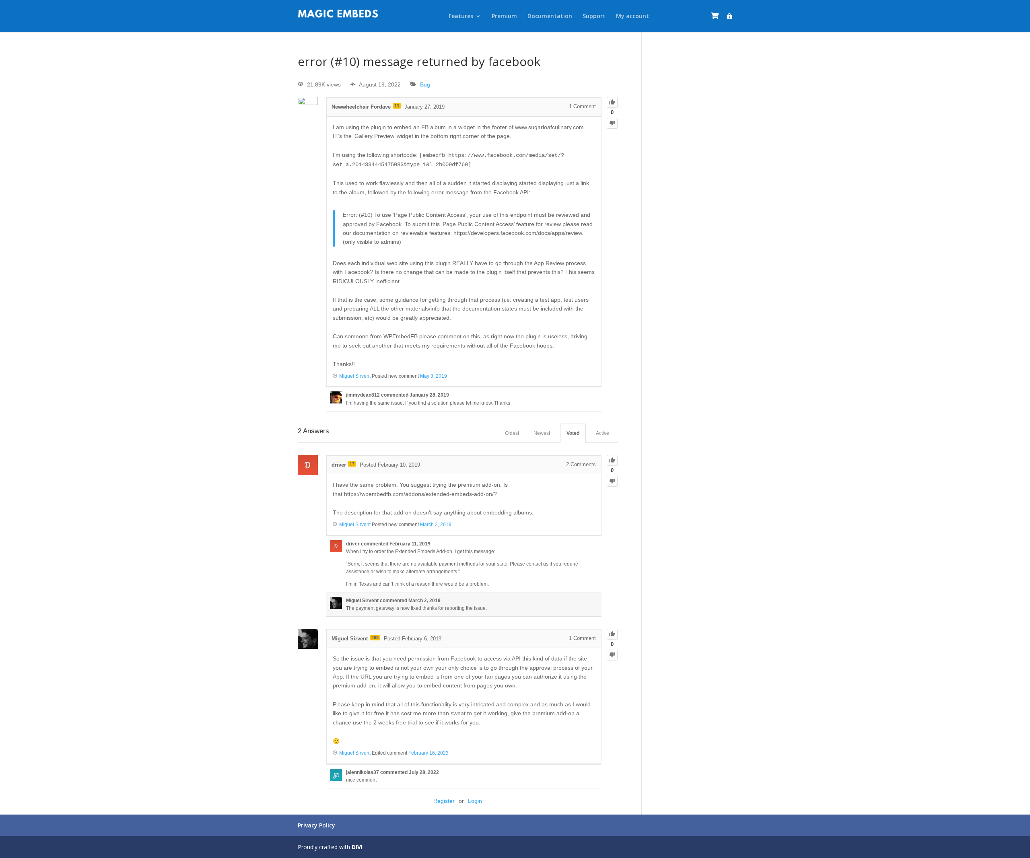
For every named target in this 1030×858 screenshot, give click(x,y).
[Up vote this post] (612, 102)
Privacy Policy (316, 825)
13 (396, 105)
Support (594, 16)
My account (632, 16)
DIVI (357, 847)
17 (352, 463)
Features (461, 16)
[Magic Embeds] (338, 16)
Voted (572, 433)
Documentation (549, 16)
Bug (425, 84)
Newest (542, 433)
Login (475, 801)
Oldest (512, 433)
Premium (504, 16)
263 (375, 637)
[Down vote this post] (612, 123)
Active (602, 433)
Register (444, 801)
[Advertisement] (693, 176)
